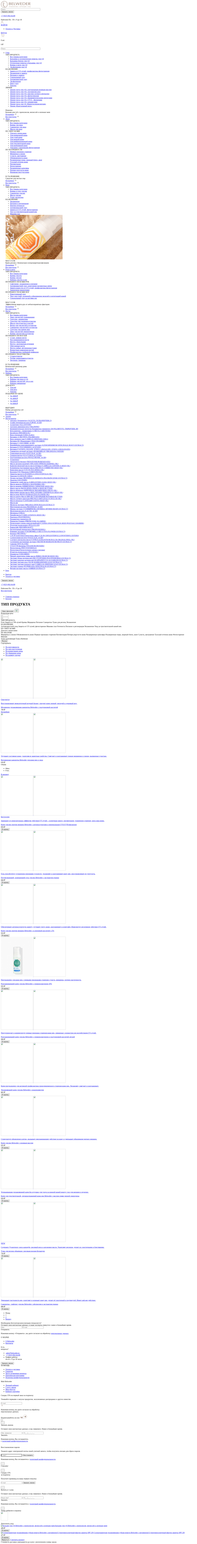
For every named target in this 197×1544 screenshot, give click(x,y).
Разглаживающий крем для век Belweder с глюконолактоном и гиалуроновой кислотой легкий (38, 1037)
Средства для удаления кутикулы (23, 321)
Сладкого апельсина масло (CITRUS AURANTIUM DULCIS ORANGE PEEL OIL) (42, 540)
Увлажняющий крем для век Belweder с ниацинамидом (22, 1090)
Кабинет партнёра (12, 1391)
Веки (7, 185)
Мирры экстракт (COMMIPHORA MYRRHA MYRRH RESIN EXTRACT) (39, 509)
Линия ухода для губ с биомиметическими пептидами (31, 98)
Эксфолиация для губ (18, 67)
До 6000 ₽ (14, 404)
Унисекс (13, 85)
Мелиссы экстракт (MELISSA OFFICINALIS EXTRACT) (32, 505)
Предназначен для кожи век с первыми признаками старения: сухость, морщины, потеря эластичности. (41, 980)
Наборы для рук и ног (18, 280)
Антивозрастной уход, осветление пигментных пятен (31, 286)
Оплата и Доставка (12, 29)
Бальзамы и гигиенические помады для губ (27, 59)
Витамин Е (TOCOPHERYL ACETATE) (25, 447)
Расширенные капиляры (19, 168)
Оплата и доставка (12, 576)
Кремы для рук (16, 276)
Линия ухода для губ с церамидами (23, 102)
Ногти (7, 311)
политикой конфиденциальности (15, 1441)
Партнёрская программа (14, 1375)
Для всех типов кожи (18, 133)
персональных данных (60, 1333)
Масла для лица (16, 129)
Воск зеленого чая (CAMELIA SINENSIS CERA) (29, 439)
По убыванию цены (13, 653)
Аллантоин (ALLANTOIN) (20, 425)
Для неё (13, 387)
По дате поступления (13, 649)
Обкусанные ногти (17, 346)
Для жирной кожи (17, 139)
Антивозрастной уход (18, 79)
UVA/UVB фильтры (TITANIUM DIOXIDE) (27, 546)
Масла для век (15, 195)
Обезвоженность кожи (18, 158)
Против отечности (17, 206)
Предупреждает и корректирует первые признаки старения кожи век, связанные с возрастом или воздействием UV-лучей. (48, 1033)
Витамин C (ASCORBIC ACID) (22, 443)
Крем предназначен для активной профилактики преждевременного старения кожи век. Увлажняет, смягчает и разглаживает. (50, 1086)
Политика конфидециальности (17, 1378)
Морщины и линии (17, 154)
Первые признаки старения (20, 152)
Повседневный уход (18, 294)
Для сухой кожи (16, 137)
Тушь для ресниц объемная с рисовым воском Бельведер (23, 1251)
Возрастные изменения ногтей (22, 350)
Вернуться (5, 1540)
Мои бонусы (10, 1389)
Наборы (8, 373)
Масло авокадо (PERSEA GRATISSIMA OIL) (27, 484)
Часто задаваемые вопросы (15, 1373)
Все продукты (10, 117)
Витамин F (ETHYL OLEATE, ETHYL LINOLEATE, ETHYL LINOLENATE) (40, 449)
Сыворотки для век (17, 193)
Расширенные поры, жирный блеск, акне (26, 160)
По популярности (12, 647)
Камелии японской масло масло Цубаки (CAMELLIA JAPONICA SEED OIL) (40, 466)
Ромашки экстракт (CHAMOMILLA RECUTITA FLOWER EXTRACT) (37, 531)
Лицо (7, 119)
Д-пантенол (14, 460)
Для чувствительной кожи (20, 143)
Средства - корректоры (19, 319)
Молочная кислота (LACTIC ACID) (24, 511)
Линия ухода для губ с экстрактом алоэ (25, 92)
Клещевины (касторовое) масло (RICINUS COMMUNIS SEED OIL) (36, 468)
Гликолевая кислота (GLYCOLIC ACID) (25, 453)
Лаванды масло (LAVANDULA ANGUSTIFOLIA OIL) (31, 474)
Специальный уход (17, 77)
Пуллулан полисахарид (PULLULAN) (25, 525)
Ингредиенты (10, 418)
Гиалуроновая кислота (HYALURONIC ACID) (28, 457)
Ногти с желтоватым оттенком (22, 344)
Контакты (9, 1343)
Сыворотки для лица (18, 127)
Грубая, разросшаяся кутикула (21, 358)
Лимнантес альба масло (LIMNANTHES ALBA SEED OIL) (33, 482)
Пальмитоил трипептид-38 (20, 519)
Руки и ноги (10, 269)
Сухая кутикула (16, 356)
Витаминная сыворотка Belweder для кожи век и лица (22, 760)
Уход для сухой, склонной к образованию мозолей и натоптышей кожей (38, 296)
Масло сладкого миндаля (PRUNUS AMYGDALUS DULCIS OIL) (35, 499)
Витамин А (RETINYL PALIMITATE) (24, 437)
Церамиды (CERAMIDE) (20, 554)
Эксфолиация (15, 81)
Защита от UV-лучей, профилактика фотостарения (29, 71)
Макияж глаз (15, 214)
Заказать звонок (7, 12)
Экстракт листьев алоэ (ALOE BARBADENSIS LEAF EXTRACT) (36, 562)
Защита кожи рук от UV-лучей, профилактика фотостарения (33, 288)
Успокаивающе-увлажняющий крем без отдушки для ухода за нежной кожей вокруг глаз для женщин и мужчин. (45, 1192)
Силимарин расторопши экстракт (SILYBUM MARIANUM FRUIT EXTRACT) (41, 542)
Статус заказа (10, 1387)
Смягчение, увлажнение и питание (23, 284)
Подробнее (9, 114)
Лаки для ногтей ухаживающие (22, 317)
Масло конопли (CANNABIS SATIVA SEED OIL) (29, 501)
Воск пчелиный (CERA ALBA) (22, 435)
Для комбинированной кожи (21, 141)
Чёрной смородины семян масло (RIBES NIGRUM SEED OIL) (34, 556)
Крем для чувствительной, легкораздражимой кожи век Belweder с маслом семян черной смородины (40, 1196)
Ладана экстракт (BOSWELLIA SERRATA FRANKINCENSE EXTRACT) (38, 478)
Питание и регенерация (19, 203)
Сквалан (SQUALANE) (19, 544)
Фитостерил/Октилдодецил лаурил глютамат (27, 550)
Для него (13, 389)
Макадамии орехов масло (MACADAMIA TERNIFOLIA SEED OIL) (36, 492)
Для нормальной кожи (18, 135)
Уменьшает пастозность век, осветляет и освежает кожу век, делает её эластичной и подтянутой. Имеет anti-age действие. (48, 1300)
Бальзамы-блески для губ (20, 61)
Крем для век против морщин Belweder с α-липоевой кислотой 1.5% (27, 931)
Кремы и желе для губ (18, 65)
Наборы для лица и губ (19, 379)
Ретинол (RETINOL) (18, 533)
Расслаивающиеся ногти (19, 340)
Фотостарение (15, 166)
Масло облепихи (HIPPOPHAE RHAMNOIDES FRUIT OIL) (33, 490)
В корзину (5, 774)
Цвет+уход (14, 83)
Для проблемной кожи (18, 146)
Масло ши (14, 503)
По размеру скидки (12, 655)
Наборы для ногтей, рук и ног (21, 381)
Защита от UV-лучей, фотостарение (24, 210)
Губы (7, 53)
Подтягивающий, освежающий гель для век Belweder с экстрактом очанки (30, 878)
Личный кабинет (12, 1385)
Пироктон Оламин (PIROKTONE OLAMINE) (28, 521)
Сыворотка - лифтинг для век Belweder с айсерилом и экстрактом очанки (29, 1304)
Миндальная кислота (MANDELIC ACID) (26, 507)
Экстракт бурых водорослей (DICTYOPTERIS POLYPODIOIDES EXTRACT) (40, 558)
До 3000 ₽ (14, 396)
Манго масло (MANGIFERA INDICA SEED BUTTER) (31, 488)
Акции (8, 416)
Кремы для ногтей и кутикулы (22, 334)
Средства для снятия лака (20, 329)
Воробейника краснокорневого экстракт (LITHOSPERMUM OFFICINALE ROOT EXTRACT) (47, 445)
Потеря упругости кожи (19, 170)
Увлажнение (15, 201)
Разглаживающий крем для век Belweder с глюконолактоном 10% (26, 984)
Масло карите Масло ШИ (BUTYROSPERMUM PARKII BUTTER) (36, 497)
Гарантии (9, 1371)
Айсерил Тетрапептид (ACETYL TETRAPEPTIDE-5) (31, 421)
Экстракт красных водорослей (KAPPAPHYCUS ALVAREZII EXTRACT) (39, 560)
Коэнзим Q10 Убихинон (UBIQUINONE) (26, 472)
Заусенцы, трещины (18, 360)
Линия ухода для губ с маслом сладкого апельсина (29, 94)
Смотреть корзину (17, 1540)
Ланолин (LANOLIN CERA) (21, 476)
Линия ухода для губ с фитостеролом (24, 96)
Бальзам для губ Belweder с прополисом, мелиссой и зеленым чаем (81, 1526)
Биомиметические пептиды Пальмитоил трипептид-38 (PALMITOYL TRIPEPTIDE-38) (44, 429)
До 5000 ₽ (14, 401)
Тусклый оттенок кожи (19, 162)
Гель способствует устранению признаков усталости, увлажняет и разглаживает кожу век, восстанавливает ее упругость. (48, 874)
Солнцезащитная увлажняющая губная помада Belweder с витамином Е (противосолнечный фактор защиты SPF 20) (139, 1533)
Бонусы (4, 33)
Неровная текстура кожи (19, 172)
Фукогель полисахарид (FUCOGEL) (24, 552)
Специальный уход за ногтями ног (23, 298)
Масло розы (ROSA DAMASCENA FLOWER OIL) (30, 494)
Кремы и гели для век (18, 191)
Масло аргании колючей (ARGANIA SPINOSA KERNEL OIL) (34, 464)
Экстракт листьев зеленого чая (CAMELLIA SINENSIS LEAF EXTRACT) (39, 564)
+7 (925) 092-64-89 (8, 16)
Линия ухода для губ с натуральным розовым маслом (31, 90)
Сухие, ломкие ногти (18, 338)
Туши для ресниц (16, 197)
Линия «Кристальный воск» (21, 106)
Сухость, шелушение (18, 156)
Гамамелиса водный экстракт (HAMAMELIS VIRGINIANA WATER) (37, 451)
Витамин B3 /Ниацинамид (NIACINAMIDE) (27, 441)
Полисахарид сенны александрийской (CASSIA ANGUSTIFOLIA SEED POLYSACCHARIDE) (47, 523)
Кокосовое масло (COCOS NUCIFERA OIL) (27, 470)
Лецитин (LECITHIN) (18, 480)
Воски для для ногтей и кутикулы (23, 325)
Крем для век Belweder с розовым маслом (17, 1143)
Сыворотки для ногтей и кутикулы (23, 327)
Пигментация (15, 164)
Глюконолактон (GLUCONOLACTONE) (26, 455)
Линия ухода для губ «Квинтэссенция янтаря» (28, 104)
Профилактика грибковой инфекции (24, 352)
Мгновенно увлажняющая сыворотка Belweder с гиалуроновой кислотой (29, 707)
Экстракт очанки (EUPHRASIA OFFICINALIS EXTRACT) (33, 566)
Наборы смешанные (18, 383)
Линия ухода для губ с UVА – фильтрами (26, 100)
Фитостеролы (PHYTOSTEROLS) (23, 548)
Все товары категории (18, 57)
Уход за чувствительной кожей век (23, 212)
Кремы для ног (16, 278)
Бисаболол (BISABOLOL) (20, 433)
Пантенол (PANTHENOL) (20, 517)
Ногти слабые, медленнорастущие (23, 348)
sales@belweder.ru (12, 1353)
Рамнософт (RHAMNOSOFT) (21, 527)
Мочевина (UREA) (17, 513)
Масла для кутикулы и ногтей (21, 323)
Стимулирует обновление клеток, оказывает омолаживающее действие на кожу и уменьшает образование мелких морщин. (49, 1139)
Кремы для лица (16, 125)
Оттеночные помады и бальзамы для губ (26, 63)
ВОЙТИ (4, 25)
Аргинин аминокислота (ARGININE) (24, 427)
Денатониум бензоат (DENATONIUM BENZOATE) (30, 462)
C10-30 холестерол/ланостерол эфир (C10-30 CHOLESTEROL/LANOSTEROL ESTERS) (44, 536)
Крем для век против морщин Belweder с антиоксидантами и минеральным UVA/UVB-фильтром (39, 825)
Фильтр (4, 641)
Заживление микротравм (19, 290)
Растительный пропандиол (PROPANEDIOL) (27, 529)
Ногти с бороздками (18, 342)
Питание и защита (17, 75)
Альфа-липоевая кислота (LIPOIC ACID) (26, 423)
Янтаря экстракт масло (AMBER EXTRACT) (27, 568)
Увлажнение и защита (18, 73)
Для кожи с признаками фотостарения (25, 148)
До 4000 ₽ (14, 398)
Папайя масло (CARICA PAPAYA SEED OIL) (27, 515)
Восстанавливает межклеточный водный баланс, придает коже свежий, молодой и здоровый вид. (39, 703)
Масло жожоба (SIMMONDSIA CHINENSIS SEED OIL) (32, 486)
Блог (7, 570)
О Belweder (9, 1341)
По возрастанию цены (14, 651)
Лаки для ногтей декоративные (22, 332)
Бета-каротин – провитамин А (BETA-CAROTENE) (30, 431)
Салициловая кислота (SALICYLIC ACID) (26, 538)
